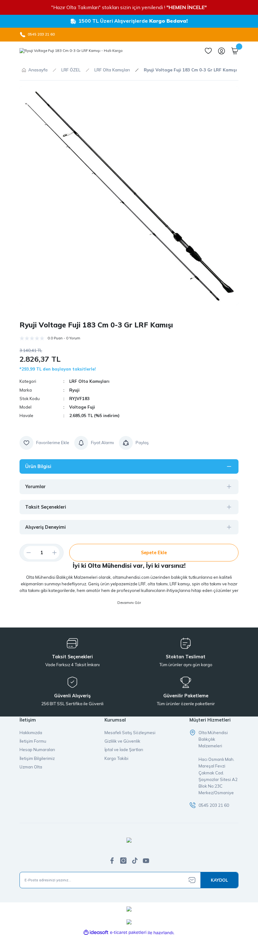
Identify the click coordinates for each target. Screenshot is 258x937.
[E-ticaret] (128, 932)
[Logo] (71, 51)
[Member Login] (221, 51)
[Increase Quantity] (57, 552)
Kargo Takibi (116, 758)
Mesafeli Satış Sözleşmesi (129, 732)
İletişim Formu (33, 741)
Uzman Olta (31, 766)
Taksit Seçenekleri (45, 507)
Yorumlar (35, 486)
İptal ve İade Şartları (123, 749)
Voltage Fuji (82, 407)
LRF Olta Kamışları (89, 381)
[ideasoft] (96, 932)
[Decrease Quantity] (26, 552)
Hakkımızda (31, 732)
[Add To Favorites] (44, 443)
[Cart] (234, 51)
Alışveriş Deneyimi (45, 527)
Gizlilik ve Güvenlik (122, 741)
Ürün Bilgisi (38, 466)
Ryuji (74, 390)
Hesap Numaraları (37, 749)
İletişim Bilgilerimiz (37, 758)
